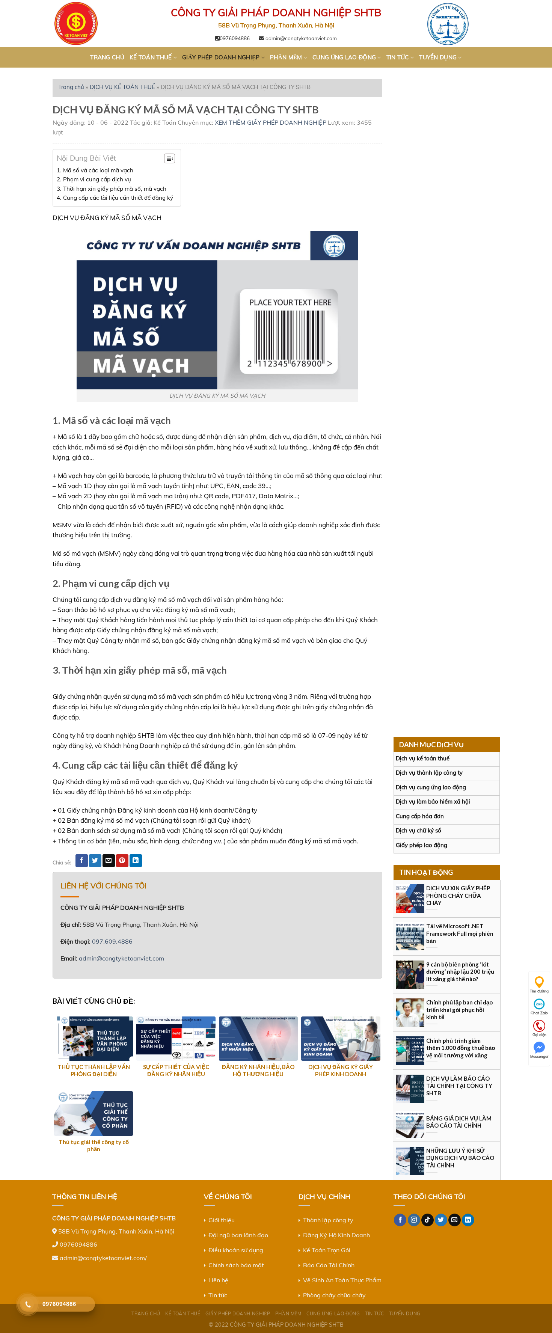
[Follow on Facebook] (400, 1220)
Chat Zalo (539, 1012)
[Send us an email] (454, 1220)
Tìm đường (539, 991)
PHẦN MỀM (286, 57)
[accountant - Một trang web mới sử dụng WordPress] (461, 23)
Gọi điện (539, 1034)
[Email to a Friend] (109, 860)
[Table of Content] (169, 158)
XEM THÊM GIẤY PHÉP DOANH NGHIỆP (270, 122)
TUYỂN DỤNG (438, 57)
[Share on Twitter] (95, 860)
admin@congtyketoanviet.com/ (103, 1258)
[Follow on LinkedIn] (468, 1220)
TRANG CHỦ (107, 57)
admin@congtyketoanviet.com (300, 38)
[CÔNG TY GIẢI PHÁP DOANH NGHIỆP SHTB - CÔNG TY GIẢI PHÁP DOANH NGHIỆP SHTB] (90, 23)
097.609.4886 (112, 941)
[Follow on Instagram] (414, 1220)
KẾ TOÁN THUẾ (151, 57)
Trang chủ (71, 86)
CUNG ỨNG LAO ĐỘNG (344, 57)
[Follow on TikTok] (427, 1220)
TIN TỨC (397, 57)
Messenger (539, 1056)
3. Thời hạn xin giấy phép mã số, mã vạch (111, 188)
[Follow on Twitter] (441, 1220)
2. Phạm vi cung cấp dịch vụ (94, 179)
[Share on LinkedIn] (136, 860)
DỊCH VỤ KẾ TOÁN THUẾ (122, 86)
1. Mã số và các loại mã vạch (95, 170)
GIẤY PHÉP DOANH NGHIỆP (221, 57)
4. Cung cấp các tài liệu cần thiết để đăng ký (115, 197)
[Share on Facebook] (81, 860)
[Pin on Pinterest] (122, 860)
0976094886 (235, 38)
